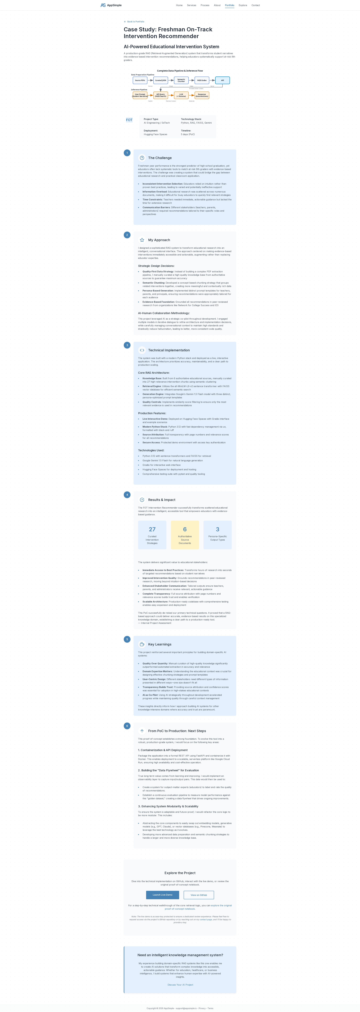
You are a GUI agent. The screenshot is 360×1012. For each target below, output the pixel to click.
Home (179, 5)
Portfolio (229, 5)
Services (191, 5)
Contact (256, 5)
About (217, 5)
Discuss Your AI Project (180, 984)
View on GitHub (199, 895)
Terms (210, 1008)
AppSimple (169, 1008)
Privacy (202, 1008)
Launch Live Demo (162, 894)
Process (205, 5)
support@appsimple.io (186, 1008)
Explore (243, 5)
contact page (206, 919)
